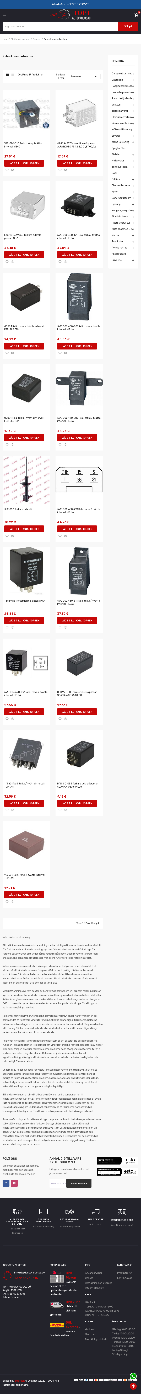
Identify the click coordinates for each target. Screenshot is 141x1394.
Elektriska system (122, 117)
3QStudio (20, 1380)
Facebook (6, 1183)
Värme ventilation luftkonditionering (122, 126)
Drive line (117, 260)
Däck (114, 173)
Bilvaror (116, 135)
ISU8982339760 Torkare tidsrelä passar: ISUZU (22, 237)
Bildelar (116, 154)
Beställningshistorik (96, 1339)
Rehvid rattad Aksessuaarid (119, 250)
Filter (115, 191)
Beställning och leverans (98, 1283)
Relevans (84, 76)
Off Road (116, 179)
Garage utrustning (122, 73)
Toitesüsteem (120, 166)
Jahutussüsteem (121, 198)
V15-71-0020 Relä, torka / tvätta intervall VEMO (23, 145)
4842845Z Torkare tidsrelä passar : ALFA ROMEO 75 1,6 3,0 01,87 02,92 (76, 145)
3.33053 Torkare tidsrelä (18, 509)
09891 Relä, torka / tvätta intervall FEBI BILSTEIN (24, 419)
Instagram (14, 1183)
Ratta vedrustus (121, 222)
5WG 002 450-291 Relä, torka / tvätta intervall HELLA (78, 511)
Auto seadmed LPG (122, 229)
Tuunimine (117, 241)
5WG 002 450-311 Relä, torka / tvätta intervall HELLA (78, 602)
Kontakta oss (124, 1278)
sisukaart (90, 1329)
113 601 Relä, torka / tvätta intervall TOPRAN (24, 785)
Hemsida (118, 61)
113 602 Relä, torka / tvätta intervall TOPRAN (24, 877)
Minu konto (91, 1334)
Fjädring (116, 204)
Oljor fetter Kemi (121, 185)
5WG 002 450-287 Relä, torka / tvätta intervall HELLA (79, 419)
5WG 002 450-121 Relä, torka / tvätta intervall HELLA (78, 237)
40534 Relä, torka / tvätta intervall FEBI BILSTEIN (24, 328)
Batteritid (117, 79)
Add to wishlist (7, 170)
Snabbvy (12, 170)
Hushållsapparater (122, 92)
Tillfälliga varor (120, 110)
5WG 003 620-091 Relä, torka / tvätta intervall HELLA (25, 694)
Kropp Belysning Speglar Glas (120, 145)
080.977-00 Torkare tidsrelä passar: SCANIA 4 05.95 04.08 (77, 694)
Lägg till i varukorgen (24, 163)
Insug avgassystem (122, 210)
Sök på (128, 26)
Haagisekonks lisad (122, 86)
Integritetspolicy (94, 1288)
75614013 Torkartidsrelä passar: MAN (24, 600)
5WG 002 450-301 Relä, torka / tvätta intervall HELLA (78, 328)
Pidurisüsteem (120, 216)
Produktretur (124, 1273)
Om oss (89, 1278)
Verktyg (116, 104)
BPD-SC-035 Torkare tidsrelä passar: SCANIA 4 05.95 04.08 (77, 785)
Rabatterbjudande (122, 98)
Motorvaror (118, 160)
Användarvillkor (93, 1273)
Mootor (116, 235)
